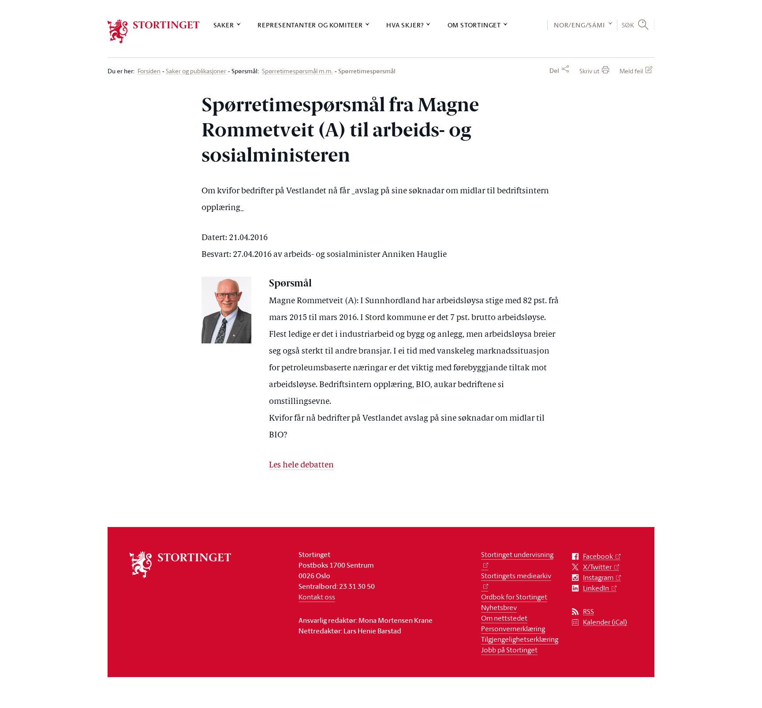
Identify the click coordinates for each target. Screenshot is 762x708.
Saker (223, 25)
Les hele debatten (301, 465)
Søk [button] (628, 24)
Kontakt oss (317, 597)
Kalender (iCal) (605, 622)
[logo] (154, 31)
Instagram (598, 577)
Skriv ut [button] (589, 71)
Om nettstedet (504, 618)
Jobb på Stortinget (509, 650)
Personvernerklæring (513, 628)
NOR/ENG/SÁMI (579, 25)
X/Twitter (597, 567)
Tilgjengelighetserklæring (519, 639)
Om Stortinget (474, 25)
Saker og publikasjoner (196, 71)
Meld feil (631, 71)
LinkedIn (596, 588)
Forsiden (149, 71)
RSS (588, 611)
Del (554, 70)
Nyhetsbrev (499, 607)
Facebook (598, 556)
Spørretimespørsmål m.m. (297, 71)
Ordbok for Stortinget (514, 597)
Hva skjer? (405, 25)
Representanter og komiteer (310, 25)
